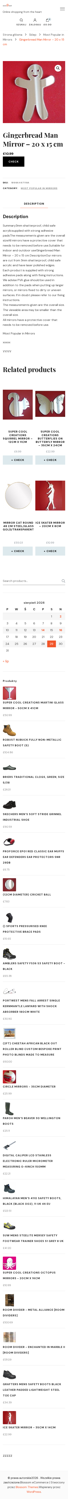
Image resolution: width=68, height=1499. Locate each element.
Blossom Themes (27, 1487)
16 (60, 630)
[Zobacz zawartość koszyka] (47, 21)
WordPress (34, 1492)
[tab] (34, 204)
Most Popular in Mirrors (39, 188)
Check (13, 161)
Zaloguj (35, 24)
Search (62, 581)
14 (43, 630)
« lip (6, 661)
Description (34, 203)
